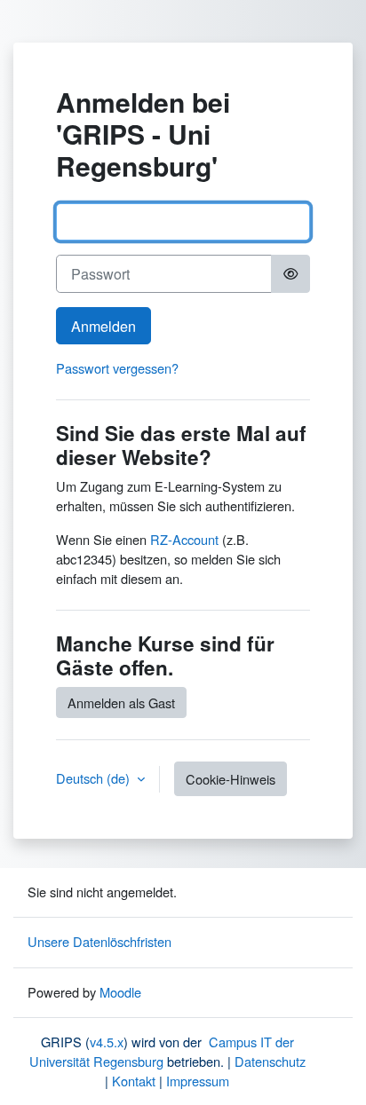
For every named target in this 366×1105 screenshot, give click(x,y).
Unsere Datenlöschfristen (99, 941)
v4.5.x (106, 1041)
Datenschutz (270, 1061)
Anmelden (103, 325)
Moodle (120, 992)
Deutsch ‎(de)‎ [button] (94, 778)
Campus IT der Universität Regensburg (161, 1051)
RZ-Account (184, 539)
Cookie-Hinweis (230, 779)
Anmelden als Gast (121, 702)
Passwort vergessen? (117, 368)
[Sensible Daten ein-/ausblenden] (290, 273)
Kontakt (133, 1080)
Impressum (197, 1080)
